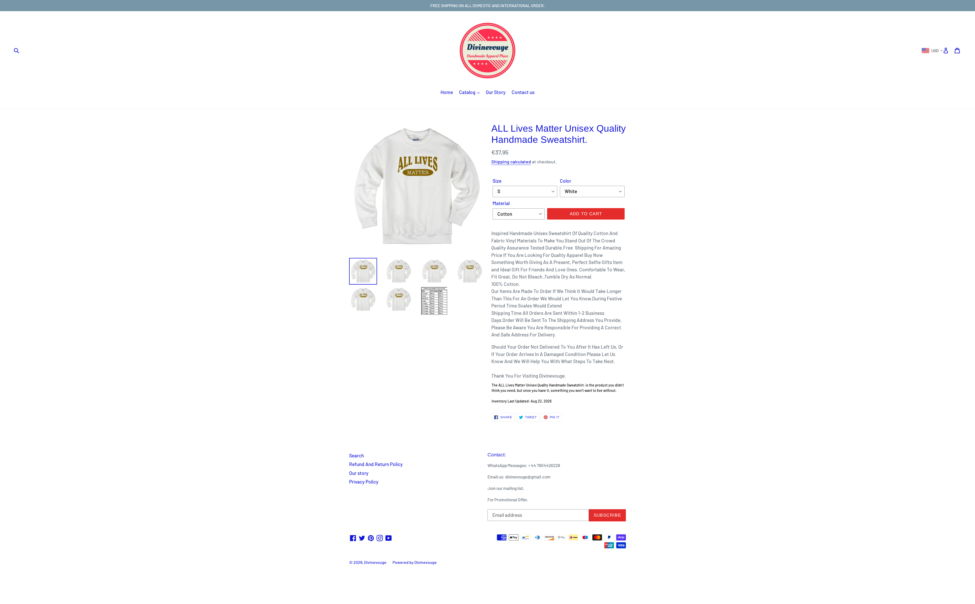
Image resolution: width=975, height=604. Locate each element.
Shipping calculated (511, 161)
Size (497, 181)
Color (565, 181)
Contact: (497, 454)
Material (501, 203)
